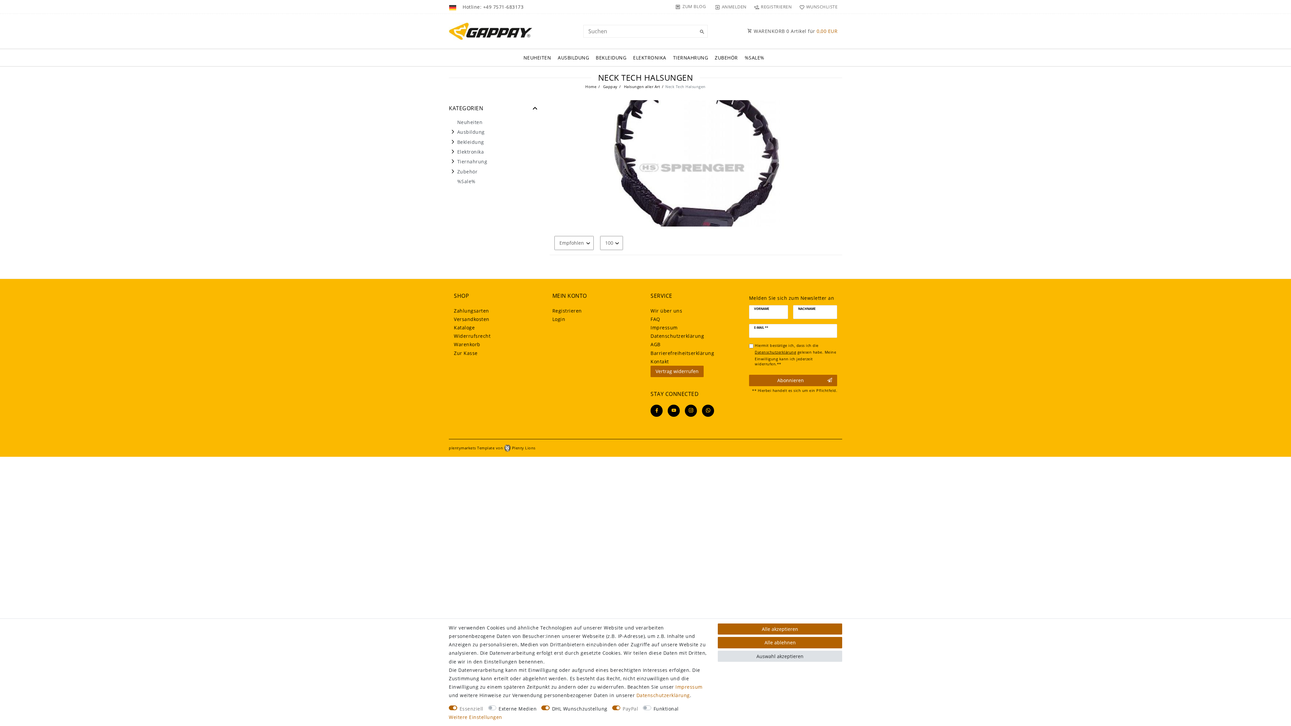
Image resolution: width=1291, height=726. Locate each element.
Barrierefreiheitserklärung (682, 353)
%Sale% (755, 57)
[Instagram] (691, 411)
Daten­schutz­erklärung (677, 336)
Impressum (664, 327)
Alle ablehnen (780, 642)
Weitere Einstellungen (475, 717)
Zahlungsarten (471, 311)
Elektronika (649, 57)
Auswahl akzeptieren (780, 656)
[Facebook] (657, 411)
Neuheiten (537, 57)
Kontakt (660, 361)
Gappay (610, 86)
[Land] (453, 6)
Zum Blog (694, 6)
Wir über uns (666, 311)
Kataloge (464, 327)
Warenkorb (467, 344)
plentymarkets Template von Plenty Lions (492, 447)
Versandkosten (472, 319)
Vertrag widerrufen (677, 371)
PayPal (630, 708)
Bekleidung (611, 57)
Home (590, 86)
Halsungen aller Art (641, 86)
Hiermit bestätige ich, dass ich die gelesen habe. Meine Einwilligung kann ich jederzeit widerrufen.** (795, 354)
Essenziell (471, 708)
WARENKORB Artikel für (795, 31)
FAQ (655, 319)
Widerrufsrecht (472, 336)
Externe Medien (518, 708)
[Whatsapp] (708, 411)
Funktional (666, 708)
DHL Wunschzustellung (580, 708)
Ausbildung (573, 57)
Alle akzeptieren (780, 629)
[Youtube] (674, 411)
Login (558, 319)
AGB (656, 344)
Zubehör (726, 57)
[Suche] (701, 32)
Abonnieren (790, 380)
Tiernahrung (690, 57)
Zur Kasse (466, 353)
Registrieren (567, 311)
